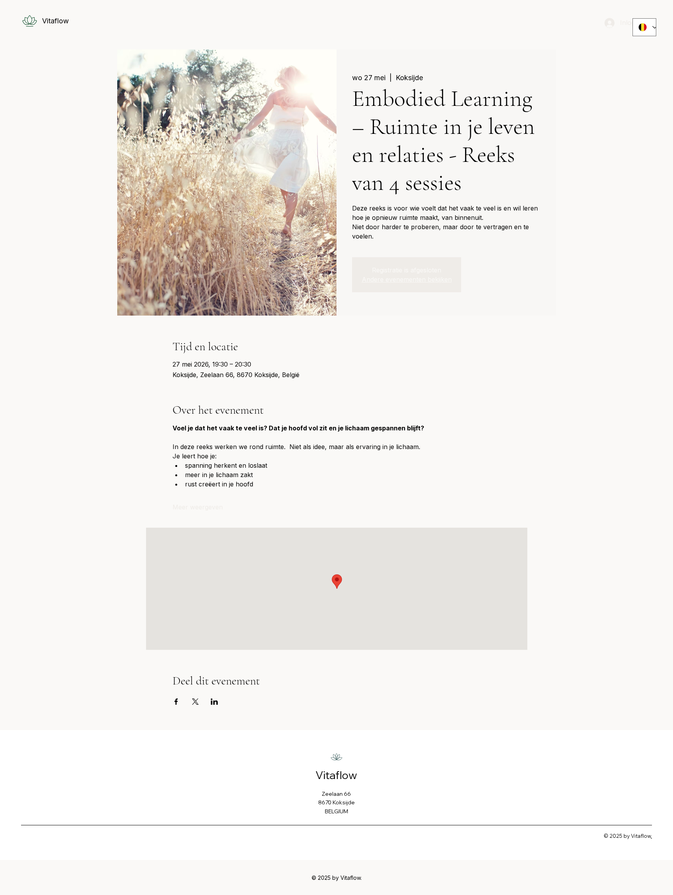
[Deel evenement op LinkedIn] (214, 701)
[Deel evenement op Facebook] (176, 701)
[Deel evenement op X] (195, 701)
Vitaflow (55, 21)
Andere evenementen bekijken (407, 279)
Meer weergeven (198, 507)
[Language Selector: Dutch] (644, 27)
